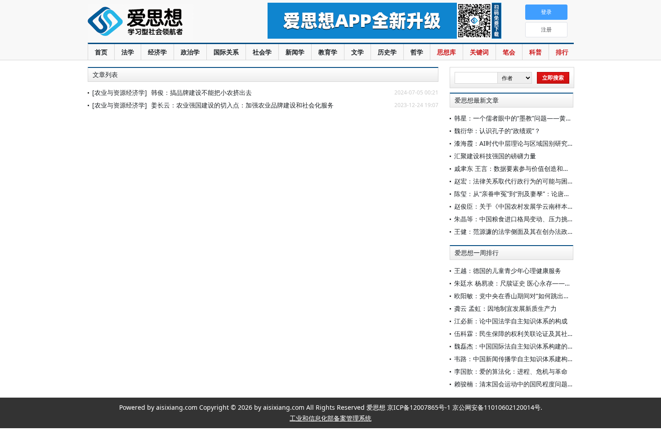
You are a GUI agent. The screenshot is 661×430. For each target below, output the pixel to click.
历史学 (387, 52)
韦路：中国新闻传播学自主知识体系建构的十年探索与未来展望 (542, 358)
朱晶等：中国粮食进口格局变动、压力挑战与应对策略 (529, 219)
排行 (562, 52)
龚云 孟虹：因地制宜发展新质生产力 (505, 308)
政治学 (190, 52)
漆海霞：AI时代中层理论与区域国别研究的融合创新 (526, 143)
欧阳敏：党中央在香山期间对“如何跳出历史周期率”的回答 (535, 295)
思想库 (446, 52)
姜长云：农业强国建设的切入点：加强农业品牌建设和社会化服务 (242, 105)
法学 (127, 52)
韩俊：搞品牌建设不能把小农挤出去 (201, 92)
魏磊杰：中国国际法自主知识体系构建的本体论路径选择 (533, 346)
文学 (357, 52)
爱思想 (159, 22)
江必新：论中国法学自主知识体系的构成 (510, 321)
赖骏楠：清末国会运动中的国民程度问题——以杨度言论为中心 (542, 384)
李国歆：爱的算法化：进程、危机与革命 (510, 371)
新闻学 (295, 52)
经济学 (157, 52)
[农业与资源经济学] (119, 92)
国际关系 (226, 52)
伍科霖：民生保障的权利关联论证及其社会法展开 (523, 333)
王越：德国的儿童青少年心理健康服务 (507, 270)
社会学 (262, 52)
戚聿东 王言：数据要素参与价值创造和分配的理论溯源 (530, 168)
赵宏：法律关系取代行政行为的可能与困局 (514, 181)
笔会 (509, 52)
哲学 (417, 52)
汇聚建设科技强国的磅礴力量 (495, 156)
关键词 (479, 52)
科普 (535, 52)
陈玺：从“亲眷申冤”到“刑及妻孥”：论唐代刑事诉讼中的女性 (537, 193)
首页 (101, 52)
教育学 (327, 52)
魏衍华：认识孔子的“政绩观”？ (497, 130)
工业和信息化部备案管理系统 (330, 418)
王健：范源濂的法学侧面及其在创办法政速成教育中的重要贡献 (542, 231)
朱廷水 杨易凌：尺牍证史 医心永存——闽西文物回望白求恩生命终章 (550, 283)
